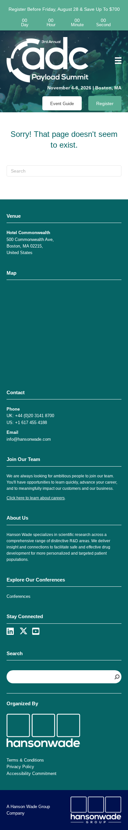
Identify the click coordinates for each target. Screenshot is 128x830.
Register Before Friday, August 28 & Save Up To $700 (64, 9)
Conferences (19, 596)
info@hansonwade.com (29, 439)
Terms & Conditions (25, 760)
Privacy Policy (20, 766)
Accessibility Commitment (31, 773)
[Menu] (115, 60)
